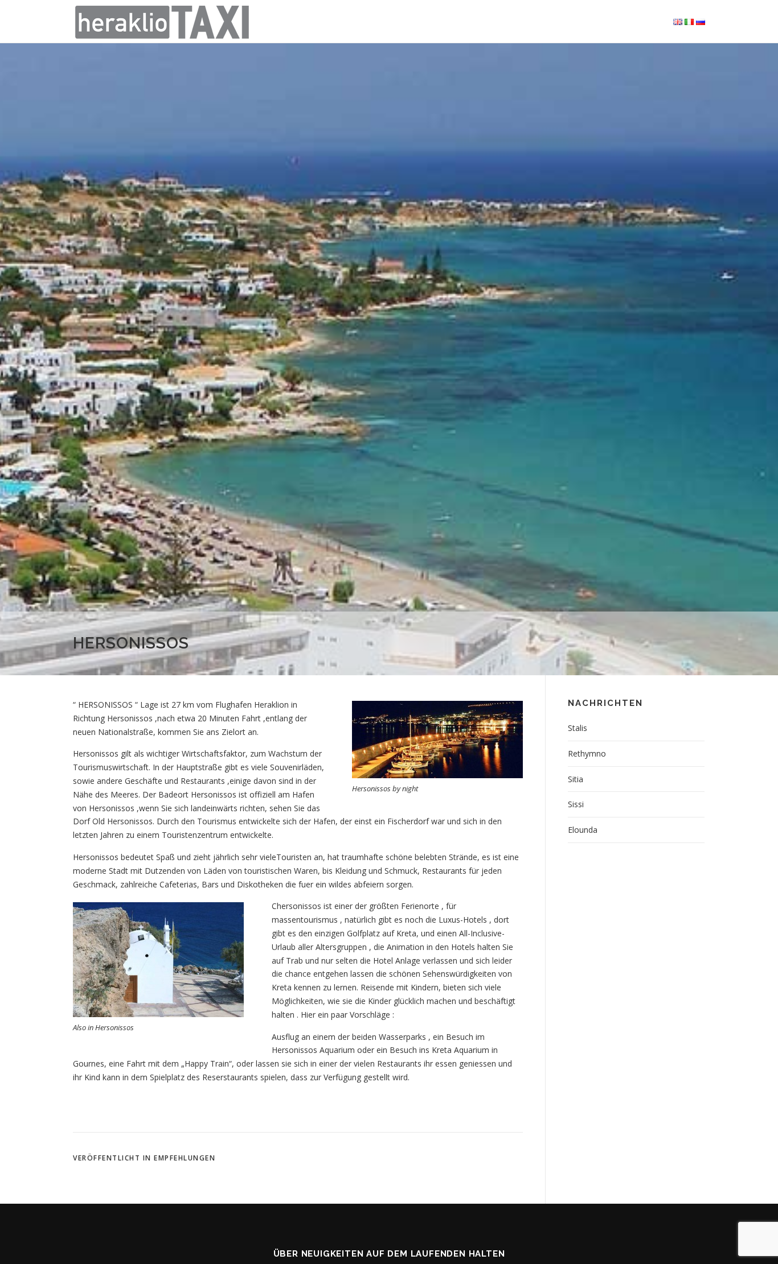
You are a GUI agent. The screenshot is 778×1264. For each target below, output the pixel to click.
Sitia (575, 779)
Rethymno (587, 753)
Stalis (577, 727)
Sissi (576, 804)
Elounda (582, 829)
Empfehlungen (184, 1158)
